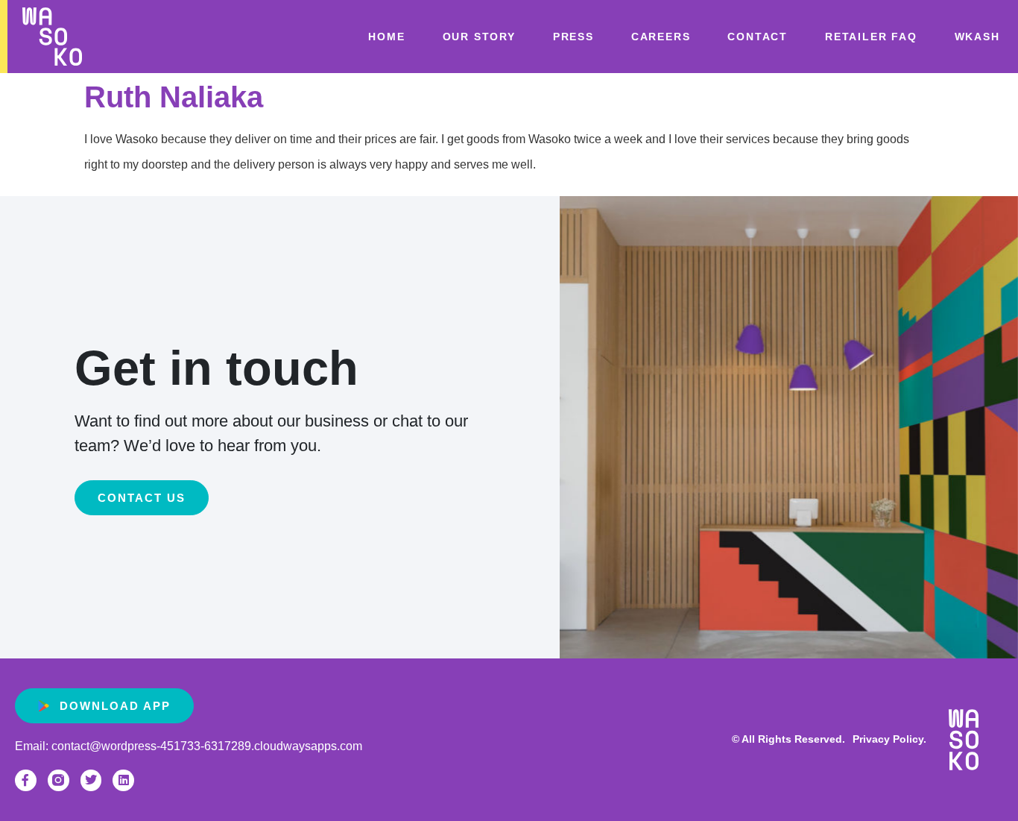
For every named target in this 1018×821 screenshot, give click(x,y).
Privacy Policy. (889, 739)
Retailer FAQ (871, 37)
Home (386, 37)
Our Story (479, 37)
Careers (661, 37)
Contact (757, 37)
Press (573, 37)
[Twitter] (91, 780)
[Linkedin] (123, 780)
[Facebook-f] (26, 780)
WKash (977, 37)
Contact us (142, 497)
